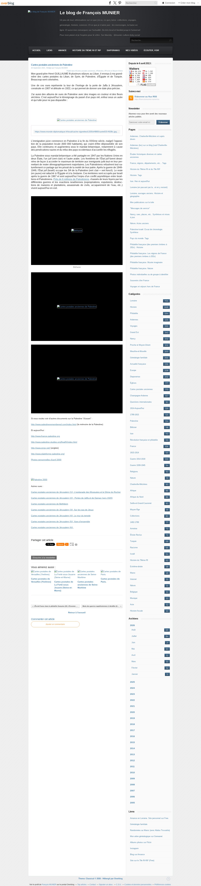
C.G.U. (118, 884)
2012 (132, 760)
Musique (133, 598)
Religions (134, 471)
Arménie (133, 528)
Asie (132, 604)
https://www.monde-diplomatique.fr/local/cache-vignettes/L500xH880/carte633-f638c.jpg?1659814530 (77, 132)
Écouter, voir (151, 50)
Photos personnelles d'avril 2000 (46, 460)
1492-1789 (134, 522)
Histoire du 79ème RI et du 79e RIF (145, 169)
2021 (132, 706)
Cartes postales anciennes (141, 389)
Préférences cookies (163, 884)
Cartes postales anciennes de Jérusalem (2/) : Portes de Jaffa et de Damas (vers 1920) (72, 498)
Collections (134, 516)
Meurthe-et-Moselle (138, 351)
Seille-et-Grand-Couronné (140, 503)
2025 (132, 682)
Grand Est (134, 332)
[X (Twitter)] (115, 3)
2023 (132, 694)
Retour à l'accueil (76, 612)
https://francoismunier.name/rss (146, 99)
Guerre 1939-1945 (137, 465)
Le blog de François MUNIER (90, 12)
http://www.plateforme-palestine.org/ (48, 454)
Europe (133, 370)
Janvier (135, 674)
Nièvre (133, 585)
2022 (132, 700)
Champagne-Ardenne (139, 395)
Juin (133, 642)
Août (134, 630)
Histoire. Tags (136, 175)
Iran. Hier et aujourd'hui (140, 181)
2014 (132, 748)
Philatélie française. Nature (141, 268)
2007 (132, 790)
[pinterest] (120, 3)
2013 (132, 754)
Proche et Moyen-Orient (140, 345)
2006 (132, 796)
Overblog (118, 878)
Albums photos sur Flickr (140, 842)
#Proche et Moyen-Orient (113, 71)
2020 (132, 712)
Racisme (134, 547)
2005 (132, 803)
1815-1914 (134, 452)
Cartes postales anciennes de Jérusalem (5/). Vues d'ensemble (60, 521)
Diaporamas (113, 50)
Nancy (133, 339)
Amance (62, 50)
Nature (133, 478)
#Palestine (100, 71)
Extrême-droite (136, 566)
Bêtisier (133, 427)
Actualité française (138, 364)
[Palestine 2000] (39, 479)
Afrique (133, 490)
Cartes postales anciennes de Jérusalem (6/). (52, 527)
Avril (133, 655)
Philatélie (134, 313)
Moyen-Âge (135, 509)
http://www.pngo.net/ (40, 448)
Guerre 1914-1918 (137, 459)
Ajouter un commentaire (55, 624)
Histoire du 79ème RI (139, 560)
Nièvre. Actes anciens (139, 223)
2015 (132, 742)
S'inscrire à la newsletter (44, 557)
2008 (132, 784)
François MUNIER (49, 884)
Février (134, 668)
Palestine (134, 421)
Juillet (134, 636)
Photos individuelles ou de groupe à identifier (149, 274)
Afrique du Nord (136, 497)
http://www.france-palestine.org (45, 436)
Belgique (133, 592)
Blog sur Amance (137, 854)
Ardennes (134, 320)
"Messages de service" (140, 208)
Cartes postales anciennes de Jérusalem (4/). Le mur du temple (60, 515)
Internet (133, 579)
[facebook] (110, 3)
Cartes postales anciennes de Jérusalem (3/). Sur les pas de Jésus (62, 510)
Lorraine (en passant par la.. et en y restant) (148, 187)
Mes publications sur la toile (142, 202)
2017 (132, 730)
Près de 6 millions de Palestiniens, (71, 179)
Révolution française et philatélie (144, 440)
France (133, 446)
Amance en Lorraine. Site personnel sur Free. (149, 818)
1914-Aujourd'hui (137, 408)
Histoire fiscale (136, 611)
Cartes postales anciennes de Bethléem (49, 504)
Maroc (132, 573)
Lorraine (133, 301)
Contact (93, 884)
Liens (49, 50)
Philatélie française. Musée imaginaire (146, 262)
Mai (133, 649)
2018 (132, 724)
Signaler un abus (106, 884)
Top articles (82, 884)
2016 (132, 736)
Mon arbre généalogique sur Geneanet (146, 836)
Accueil (36, 50)
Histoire (133, 307)
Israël (132, 554)
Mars (134, 661)
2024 (132, 688)
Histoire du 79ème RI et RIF (86, 50)
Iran (131, 433)
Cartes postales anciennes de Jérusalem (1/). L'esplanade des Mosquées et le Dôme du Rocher (76, 492)
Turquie (133, 541)
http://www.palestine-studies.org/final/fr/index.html (54, 442)
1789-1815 (134, 414)
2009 (132, 778)
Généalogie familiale (138, 358)
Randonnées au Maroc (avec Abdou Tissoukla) (150, 830)
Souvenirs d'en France (139, 280)
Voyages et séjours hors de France (145, 286)
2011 (132, 766)
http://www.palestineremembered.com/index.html (53, 424)
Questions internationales (141, 402)
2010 (132, 772)
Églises (133, 383)
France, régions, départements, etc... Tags (148, 163)
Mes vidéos (132, 50)
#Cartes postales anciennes (85, 71)
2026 (132, 625)
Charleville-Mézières (138, 484)
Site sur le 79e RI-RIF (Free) (142, 860)
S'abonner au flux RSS (145, 96)
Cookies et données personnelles (137, 884)
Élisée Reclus (136, 535)
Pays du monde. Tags (139, 238)
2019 (132, 718)
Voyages (133, 326)
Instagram (134, 848)
